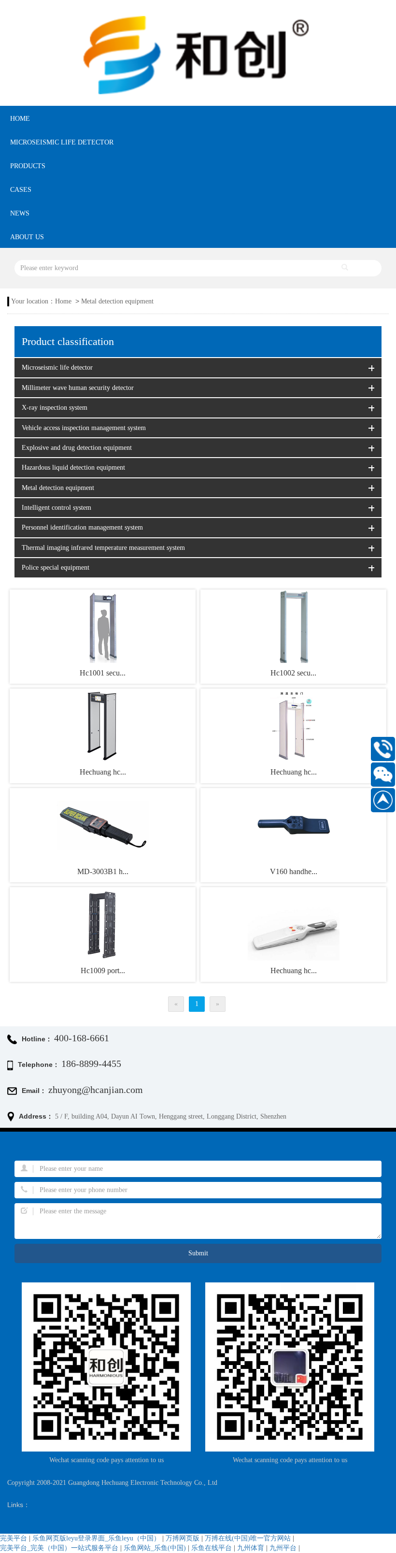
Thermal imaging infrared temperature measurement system (103, 547)
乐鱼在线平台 (211, 1548)
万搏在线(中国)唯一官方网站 (248, 1538)
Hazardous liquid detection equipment (73, 467)
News (19, 213)
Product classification (68, 341)
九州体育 (250, 1548)
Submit (198, 1253)
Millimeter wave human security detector (78, 387)
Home (20, 118)
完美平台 (13, 1538)
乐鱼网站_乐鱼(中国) (155, 1548)
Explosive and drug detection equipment (77, 447)
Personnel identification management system (82, 527)
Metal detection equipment (117, 301)
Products (27, 166)
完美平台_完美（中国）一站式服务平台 (59, 1548)
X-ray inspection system (54, 407)
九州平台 (283, 1548)
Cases (20, 189)
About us (27, 237)
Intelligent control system (56, 507)
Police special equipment (55, 567)
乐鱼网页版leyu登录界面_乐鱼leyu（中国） (96, 1538)
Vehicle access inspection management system (84, 427)
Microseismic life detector (61, 142)
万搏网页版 (182, 1538)
